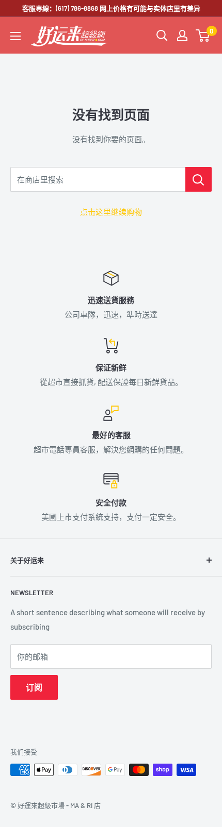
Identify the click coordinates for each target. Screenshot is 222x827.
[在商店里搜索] (198, 179)
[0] (203, 35)
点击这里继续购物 (111, 211)
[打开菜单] (15, 36)
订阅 (34, 687)
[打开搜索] (162, 35)
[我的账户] (182, 35)
